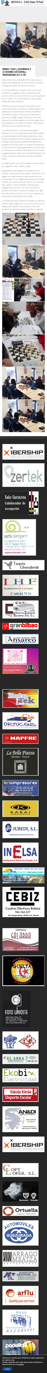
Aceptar (7, 1369)
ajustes (21, 1364)
